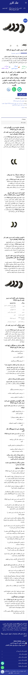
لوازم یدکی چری (22, 660)
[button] (26, 3)
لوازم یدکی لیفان (22, 663)
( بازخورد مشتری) (15, 53)
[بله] (2, 663)
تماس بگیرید (22, 94)
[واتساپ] (2, 668)
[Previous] (24, 29)
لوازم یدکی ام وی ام (21, 651)
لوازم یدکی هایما (23, 666)
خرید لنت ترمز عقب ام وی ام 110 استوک (14, 103)
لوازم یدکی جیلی (22, 657)
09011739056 (17, 641)
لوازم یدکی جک (23, 654)
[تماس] (2, 672)
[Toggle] (2, 651)
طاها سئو (11, 673)
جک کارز (14, 2)
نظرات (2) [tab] (23, 122)
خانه (24, 8)
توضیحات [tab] (24, 119)
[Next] (2, 29)
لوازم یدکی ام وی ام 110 (15, 8)
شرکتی (22, 107)
